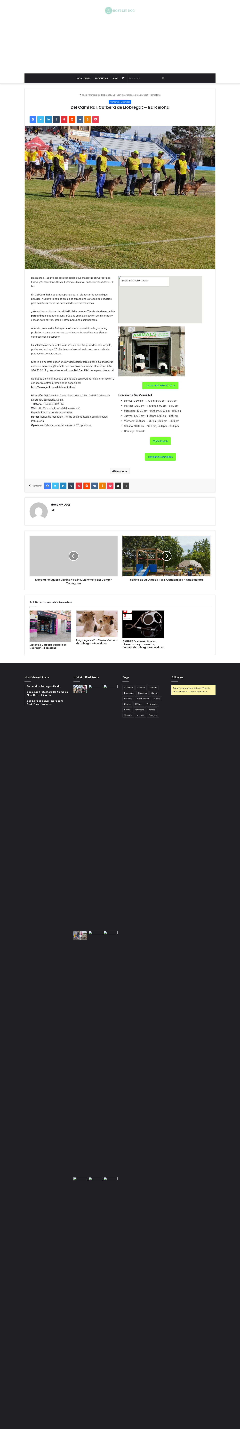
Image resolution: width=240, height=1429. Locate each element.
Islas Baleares (143, 698)
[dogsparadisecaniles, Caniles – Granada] (80, 1181)
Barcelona (120, 471)
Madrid (157, 698)
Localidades (83, 78)
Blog (115, 78)
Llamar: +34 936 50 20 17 (160, 385)
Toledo (152, 709)
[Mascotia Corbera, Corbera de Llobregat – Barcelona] (50, 626)
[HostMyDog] (120, 11)
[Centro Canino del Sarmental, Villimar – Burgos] (96, 1299)
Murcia (127, 704)
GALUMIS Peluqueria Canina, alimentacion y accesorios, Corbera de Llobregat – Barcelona (143, 644)
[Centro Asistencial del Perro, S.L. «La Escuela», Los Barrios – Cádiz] (80, 935)
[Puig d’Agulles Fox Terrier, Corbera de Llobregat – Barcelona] (97, 624)
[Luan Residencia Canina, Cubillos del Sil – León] (111, 807)
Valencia (128, 715)
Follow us (177, 677)
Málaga (138, 704)
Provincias (101, 78)
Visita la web (160, 441)
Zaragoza (153, 715)
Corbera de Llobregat (100, 95)
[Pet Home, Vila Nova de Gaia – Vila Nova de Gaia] (111, 1299)
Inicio (84, 95)
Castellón (142, 693)
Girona (154, 693)
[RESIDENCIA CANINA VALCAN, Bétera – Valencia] (96, 1053)
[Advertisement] (120, 44)
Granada (128, 698)
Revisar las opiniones (160, 456)
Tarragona (139, 709)
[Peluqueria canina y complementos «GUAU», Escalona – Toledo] (111, 1053)
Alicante (141, 687)
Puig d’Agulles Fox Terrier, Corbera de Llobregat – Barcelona (96, 642)
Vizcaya (140, 715)
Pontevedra (152, 704)
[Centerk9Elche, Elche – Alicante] (96, 807)
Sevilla (127, 709)
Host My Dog (60, 504)
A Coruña (128, 687)
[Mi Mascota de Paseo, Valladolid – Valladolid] (80, 689)
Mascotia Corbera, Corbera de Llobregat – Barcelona (48, 646)
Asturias (153, 687)
